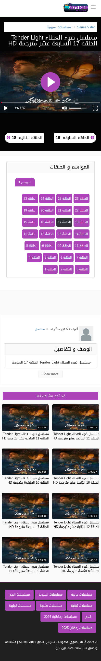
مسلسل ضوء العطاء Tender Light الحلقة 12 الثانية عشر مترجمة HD (76, 524)
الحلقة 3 (82, 269)
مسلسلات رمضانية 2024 (60, 617)
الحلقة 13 (64, 234)
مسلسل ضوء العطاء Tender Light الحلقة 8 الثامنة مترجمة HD (76, 568)
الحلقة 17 (64, 222)
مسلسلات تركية (81, 606)
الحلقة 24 (47, 199)
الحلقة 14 (81, 234)
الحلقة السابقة (73, 137)
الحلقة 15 (30, 222)
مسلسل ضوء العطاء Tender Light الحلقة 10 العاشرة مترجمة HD (26, 480)
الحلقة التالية (26, 137)
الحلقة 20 (47, 210)
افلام (88, 617)
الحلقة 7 (82, 257)
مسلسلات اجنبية (20, 606)
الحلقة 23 (30, 199)
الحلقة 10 (64, 246)
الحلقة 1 (50, 269)
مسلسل (40, 329)
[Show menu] (93, 6)
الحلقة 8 (32, 246)
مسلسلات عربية (81, 594)
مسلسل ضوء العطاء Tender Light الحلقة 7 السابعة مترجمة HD (26, 524)
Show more (51, 374)
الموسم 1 (25, 182)
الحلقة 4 (34, 257)
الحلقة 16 (47, 222)
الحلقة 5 (50, 257)
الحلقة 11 (30, 234)
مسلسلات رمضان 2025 (77, 628)
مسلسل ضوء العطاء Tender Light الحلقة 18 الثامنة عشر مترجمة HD (76, 480)
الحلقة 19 (30, 210)
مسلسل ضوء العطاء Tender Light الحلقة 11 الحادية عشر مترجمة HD (75, 436)
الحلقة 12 (47, 234)
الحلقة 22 (81, 210)
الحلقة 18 (81, 222)
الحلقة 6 (66, 257)
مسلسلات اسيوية (50, 594)
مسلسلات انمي (19, 594)
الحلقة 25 (64, 199)
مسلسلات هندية (51, 606)
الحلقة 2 (66, 269)
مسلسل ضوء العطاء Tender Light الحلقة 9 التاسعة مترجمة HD (26, 568)
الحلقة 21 (64, 210)
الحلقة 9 (47, 246)
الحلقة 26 (81, 199)
